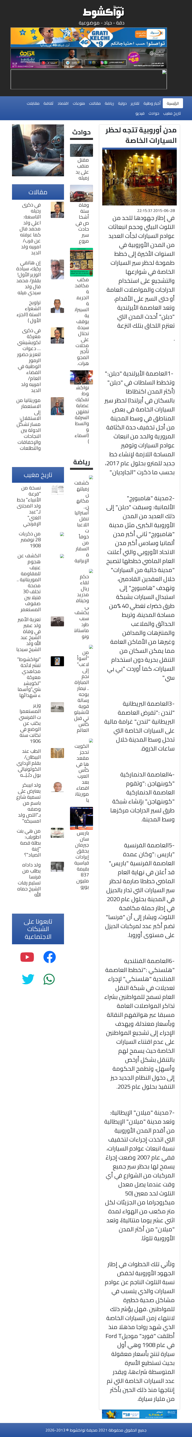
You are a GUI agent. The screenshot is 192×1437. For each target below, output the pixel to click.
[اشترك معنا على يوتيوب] (27, 957)
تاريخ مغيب (172, 113)
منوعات (79, 103)
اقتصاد (63, 103)
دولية (122, 103)
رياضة (109, 103)
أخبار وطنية (152, 103)
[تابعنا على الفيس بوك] (49, 957)
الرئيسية (173, 103)
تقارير (135, 103)
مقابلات (33, 103)
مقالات (95, 103)
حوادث (153, 113)
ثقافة (49, 103)
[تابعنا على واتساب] (49, 979)
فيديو (140, 113)
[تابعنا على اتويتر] (28, 979)
